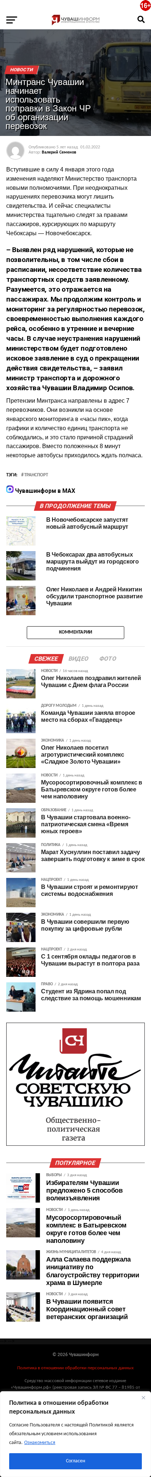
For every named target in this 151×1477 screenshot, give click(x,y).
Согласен (75, 1461)
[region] (75, 1434)
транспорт (36, 475)
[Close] (143, 1397)
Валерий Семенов (59, 152)
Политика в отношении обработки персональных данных (75, 1368)
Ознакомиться (39, 1442)
